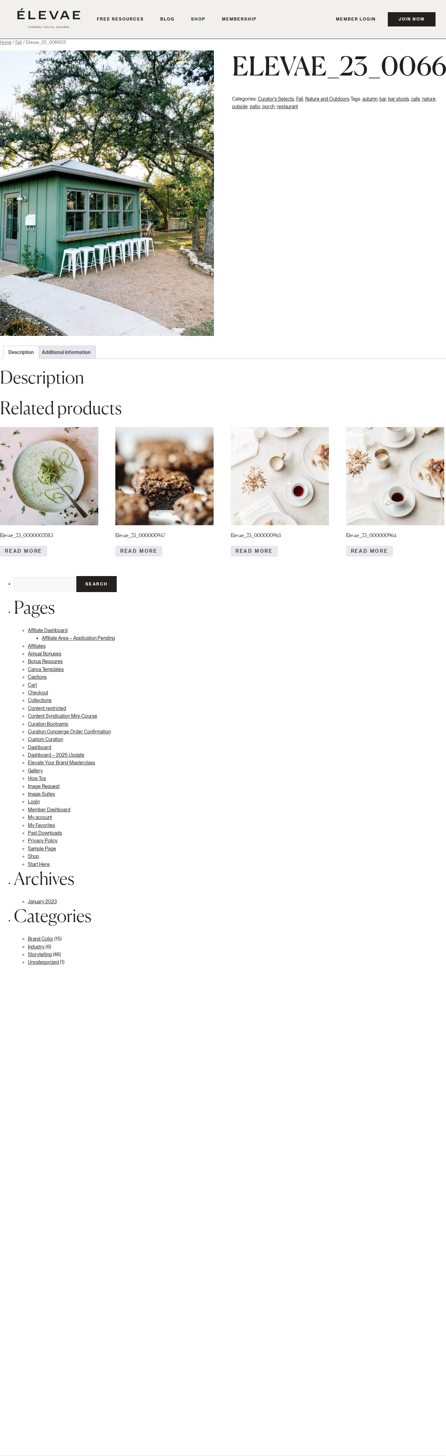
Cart (32, 685)
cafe (415, 99)
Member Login (356, 19)
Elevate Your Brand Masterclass (61, 762)
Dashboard (39, 747)
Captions (37, 677)
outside (240, 106)
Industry (36, 947)
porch (268, 106)
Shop (198, 19)
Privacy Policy (42, 840)
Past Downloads (45, 833)
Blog (167, 19)
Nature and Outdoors (327, 99)
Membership (239, 19)
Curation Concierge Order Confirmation (69, 731)
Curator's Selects (276, 99)
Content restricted (47, 708)
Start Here (39, 864)
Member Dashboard (49, 809)
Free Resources (120, 19)
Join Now (412, 19)
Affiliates (37, 646)
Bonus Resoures (45, 661)
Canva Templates (46, 669)
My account (40, 817)
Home (5, 42)
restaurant (287, 106)
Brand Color (40, 939)
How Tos (37, 778)
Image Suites (41, 794)
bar (382, 99)
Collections (40, 700)
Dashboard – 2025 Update (56, 755)
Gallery (35, 770)
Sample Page (42, 848)
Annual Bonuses (44, 653)
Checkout (38, 692)
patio (255, 106)
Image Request (44, 786)
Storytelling (40, 954)
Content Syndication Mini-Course (62, 716)
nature (429, 99)
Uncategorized (43, 962)
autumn (369, 99)
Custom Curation (45, 739)
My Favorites (41, 825)
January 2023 (42, 901)
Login (34, 801)
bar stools (398, 99)
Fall (18, 42)
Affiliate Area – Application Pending (78, 638)
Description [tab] (21, 352)
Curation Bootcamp (48, 724)
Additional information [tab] (66, 352)
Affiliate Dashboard (48, 630)
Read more (23, 551)
